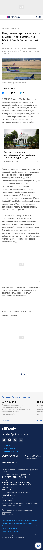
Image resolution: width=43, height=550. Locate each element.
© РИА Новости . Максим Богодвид (14, 82)
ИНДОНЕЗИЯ (26, 311)
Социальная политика (9, 528)
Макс (7, 93)
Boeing (14, 315)
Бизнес (16, 311)
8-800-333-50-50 (9, 463)
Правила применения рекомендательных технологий (19, 526)
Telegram (26, 93)
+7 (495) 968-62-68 (32, 457)
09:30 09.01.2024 (8, 28)
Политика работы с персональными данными (17, 523)
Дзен (16, 93)
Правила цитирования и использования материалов (19, 520)
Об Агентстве (7, 445)
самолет (5, 315)
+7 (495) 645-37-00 (10, 456)
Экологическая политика (10, 531)
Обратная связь (8, 448)
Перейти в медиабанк (9, 84)
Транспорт (6, 311)
